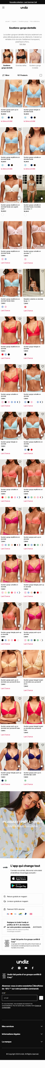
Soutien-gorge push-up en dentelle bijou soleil (32, 774)
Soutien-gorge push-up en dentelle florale (9, 110)
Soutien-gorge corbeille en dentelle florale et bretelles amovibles (32, 207)
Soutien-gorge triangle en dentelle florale (32, 110)
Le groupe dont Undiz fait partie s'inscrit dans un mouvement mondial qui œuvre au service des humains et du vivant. (26, 946)
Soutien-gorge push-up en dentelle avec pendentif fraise (10, 727)
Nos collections (35, 21)
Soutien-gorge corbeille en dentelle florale (32, 158)
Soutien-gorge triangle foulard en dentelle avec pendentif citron (33, 682)
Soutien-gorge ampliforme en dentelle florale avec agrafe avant (10, 207)
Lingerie (14, 21)
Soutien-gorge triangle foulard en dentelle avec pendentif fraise (33, 728)
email (4, 993)
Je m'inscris (37, 927)
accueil (7, 21)
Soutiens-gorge (23, 21)
